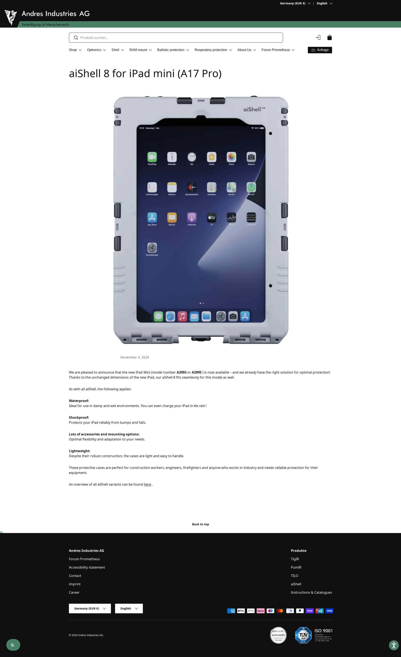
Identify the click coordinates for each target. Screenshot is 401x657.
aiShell (296, 584)
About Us (244, 50)
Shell (115, 50)
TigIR (295, 559)
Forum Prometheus (275, 50)
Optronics (94, 50)
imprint (75, 584)
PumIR (296, 567)
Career (74, 592)
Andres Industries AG (90, 635)
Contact (75, 575)
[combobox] (176, 38)
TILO (294, 575)
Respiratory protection (211, 50)
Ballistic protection (170, 50)
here (147, 484)
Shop (73, 50)
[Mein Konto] (317, 37)
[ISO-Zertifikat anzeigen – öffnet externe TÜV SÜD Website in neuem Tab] (313, 635)
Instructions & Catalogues (311, 592)
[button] (329, 37)
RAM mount (138, 50)
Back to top (200, 524)
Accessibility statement (87, 567)
